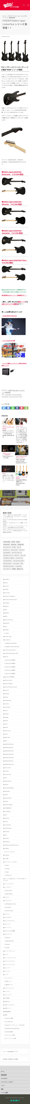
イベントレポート (9, 883)
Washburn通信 (9, 1031)
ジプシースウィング (10, 951)
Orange (7, 947)
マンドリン (7, 991)
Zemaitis (7, 855)
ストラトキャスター (17, 394)
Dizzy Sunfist (9, 890)
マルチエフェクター (8, 566)
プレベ (20, 396)
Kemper (7, 714)
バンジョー (7, 971)
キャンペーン (8, 927)
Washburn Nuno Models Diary (12, 845)
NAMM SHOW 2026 (9, 764)
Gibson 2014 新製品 (10, 663)
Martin (6, 727)
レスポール (19, 566)
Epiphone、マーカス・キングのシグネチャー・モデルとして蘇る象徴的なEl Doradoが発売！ (15, 526)
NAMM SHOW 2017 (9, 747)
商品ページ (21, 302)
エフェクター (14, 550)
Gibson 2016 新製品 (9, 677)
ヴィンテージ (7, 569)
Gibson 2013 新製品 (10, 660)
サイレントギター (10, 851)
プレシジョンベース (14, 396)
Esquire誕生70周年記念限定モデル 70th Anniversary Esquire (21, 482)
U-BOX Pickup (8, 828)
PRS (6, 777)
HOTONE (7, 693)
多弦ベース (8, 981)
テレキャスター (5, 396)
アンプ (19, 547)
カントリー (7, 924)
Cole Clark (7, 592)
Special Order (8, 798)
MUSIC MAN (7, 737)
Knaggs (6, 717)
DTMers (5, 1051)
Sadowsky (7, 791)
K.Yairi (6, 710)
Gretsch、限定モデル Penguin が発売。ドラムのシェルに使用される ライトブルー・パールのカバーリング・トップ (15, 516)
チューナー (7, 968)
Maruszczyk (8, 730)
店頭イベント (8, 1008)
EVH (6, 626)
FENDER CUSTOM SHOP (11, 643)
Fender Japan (16, 16)
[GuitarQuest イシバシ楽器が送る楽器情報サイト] (11, 5)
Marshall (8, 944)
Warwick (7, 838)
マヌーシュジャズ (9, 988)
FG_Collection (9, 1021)
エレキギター (22, 390)
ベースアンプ (9, 978)
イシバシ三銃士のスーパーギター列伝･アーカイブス (15, 879)
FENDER (10, 16)
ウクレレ (7, 897)
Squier (7, 633)
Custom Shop (6, 542)
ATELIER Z (7, 579)
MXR (6, 741)
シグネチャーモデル (8, 558)
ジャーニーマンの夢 (11, 1038)
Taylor (6, 821)
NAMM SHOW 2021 (9, 761)
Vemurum (7, 831)
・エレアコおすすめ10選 (8, 340)
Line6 (6, 724)
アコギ (14, 547)
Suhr (6, 815)
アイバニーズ (7, 547)
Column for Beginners (10, 596)
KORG (6, 720)
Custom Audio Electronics (11, 599)
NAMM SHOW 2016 (9, 744)
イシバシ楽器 (4, 1092)
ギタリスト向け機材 (10, 931)
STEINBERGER (8, 808)
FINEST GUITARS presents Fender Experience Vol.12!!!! (21, 461)
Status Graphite (8, 804)
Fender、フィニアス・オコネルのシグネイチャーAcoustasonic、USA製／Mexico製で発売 (8, 434)
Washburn (7, 841)
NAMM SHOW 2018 (9, 751)
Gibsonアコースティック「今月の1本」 (15, 1025)
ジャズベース (19, 558)
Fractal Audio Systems (10, 650)
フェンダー (16, 563)
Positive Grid (8, 774)
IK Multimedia (8, 700)
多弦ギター (7, 1001)
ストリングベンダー (10, 964)
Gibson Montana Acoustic (11, 687)
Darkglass (7, 603)
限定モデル (20, 569)
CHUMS (6, 589)
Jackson (7, 703)
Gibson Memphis (9, 683)
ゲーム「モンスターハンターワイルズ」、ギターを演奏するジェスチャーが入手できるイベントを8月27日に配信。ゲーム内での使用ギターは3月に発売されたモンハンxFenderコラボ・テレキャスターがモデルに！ (21, 435)
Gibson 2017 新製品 (10, 670)
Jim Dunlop (7, 707)
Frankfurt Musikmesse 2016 (11, 653)
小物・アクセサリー (10, 1005)
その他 (21, 426)
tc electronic (8, 825)
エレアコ (21, 550)
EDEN (6, 616)
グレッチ (23, 555)
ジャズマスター (8, 394)
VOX (6, 835)
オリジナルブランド (10, 920)
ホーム (4, 16)
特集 (6, 1015)
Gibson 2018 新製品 (10, 673)
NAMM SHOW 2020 (9, 757)
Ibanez (6, 697)
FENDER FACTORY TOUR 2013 (12, 646)
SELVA (6, 794)
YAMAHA (7, 848)
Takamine (7, 818)
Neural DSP (8, 907)
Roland (6, 784)
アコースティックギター (11, 862)
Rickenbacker (8, 781)
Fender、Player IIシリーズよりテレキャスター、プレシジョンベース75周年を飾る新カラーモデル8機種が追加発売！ (15, 530)
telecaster (13, 544)
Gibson (18, 542)
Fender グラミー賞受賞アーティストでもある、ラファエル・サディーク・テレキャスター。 (8, 478)
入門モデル (8, 875)
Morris (6, 734)
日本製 (14, 569)
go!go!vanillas (9, 894)
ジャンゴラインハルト (10, 957)
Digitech (7, 606)
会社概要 (16, 1059)
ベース (6, 17)
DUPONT (7, 613)
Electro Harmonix (9, 619)
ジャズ (6, 954)
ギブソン (16, 555)
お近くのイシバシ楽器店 (10, 304)
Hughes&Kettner (10, 941)
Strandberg (7, 811)
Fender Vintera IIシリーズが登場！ (8, 456)
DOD (6, 609)
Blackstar (8, 937)
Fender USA (7, 640)
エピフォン (6, 550)
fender (13, 542)
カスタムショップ (8, 555)
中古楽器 (7, 998)
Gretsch (7, 690)
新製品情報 (12, 17)
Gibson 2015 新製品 (10, 667)
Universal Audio (9, 910)
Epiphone (7, 623)
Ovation (7, 771)
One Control (8, 767)
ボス (22, 563)
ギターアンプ (8, 934)
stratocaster (6, 544)
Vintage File (21, 544)
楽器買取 (5, 1059)
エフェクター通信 (10, 1035)
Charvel (6, 586)
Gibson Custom (8, 680)
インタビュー (8, 887)
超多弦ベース (9, 984)
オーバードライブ (17, 552)
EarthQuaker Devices (11, 904)
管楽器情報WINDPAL (13, 1051)
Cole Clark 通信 (9, 1018)
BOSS (6, 582)
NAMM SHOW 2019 (9, 754)
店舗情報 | (11, 1059)
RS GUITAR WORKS (9, 788)
